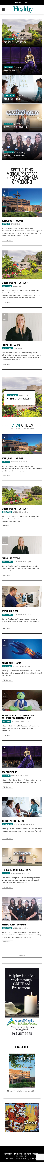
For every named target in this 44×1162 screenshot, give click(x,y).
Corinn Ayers (16, 721)
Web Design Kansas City (22, 1159)
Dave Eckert (16, 776)
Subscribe (18, 2)
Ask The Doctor (7, 666)
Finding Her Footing (11, 42)
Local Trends (8, 67)
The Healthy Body (10, 95)
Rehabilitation (9, 152)
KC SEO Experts (34, 1159)
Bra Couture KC (10, 70)
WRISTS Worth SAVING (12, 662)
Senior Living (6, 721)
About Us (27, 2)
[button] (5, 1002)
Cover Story (8, 124)
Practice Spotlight (20, 1154)
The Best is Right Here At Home (15, 127)
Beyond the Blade (10, 611)
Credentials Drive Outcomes (15, 282)
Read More (7, 240)
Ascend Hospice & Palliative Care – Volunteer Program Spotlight (18, 716)
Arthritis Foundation (22, 824)
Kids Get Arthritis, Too (13, 99)
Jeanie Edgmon (17, 873)
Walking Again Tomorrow (14, 155)
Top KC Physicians (9, 39)
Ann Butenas (16, 224)
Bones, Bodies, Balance (12, 220)
